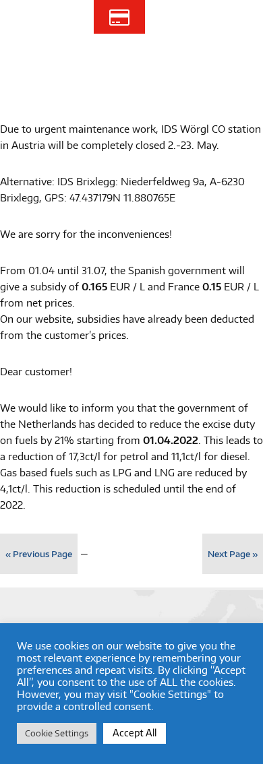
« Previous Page (38, 553)
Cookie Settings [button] (56, 733)
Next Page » (233, 553)
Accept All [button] (134, 732)
